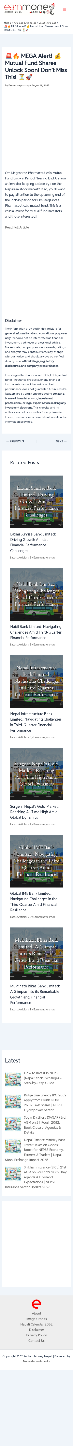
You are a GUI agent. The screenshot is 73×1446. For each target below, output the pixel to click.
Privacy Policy (36, 1335)
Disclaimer (36, 1330)
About (36, 1313)
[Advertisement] (36, 126)
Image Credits (36, 1319)
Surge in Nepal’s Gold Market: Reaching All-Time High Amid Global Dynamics (34, 812)
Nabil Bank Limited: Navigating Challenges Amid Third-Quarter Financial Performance (35, 632)
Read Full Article (17, 227)
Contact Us (36, 1340)
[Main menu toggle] (64, 9)
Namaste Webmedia (36, 1361)
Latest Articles (19, 557)
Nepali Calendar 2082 (36, 1324)
